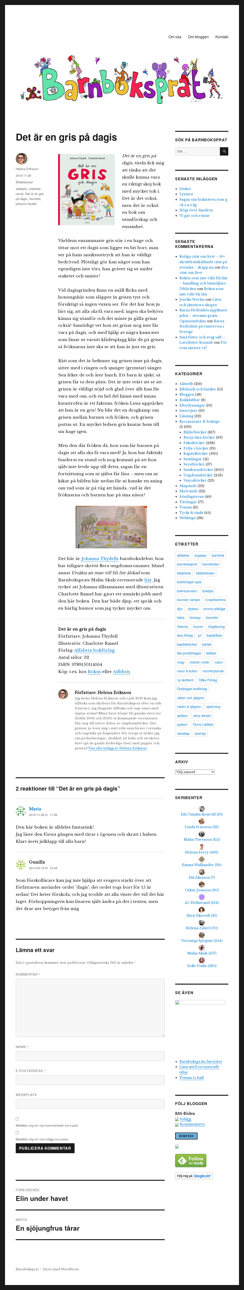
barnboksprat (187, 564)
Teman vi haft (191, 1078)
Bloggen (186, 394)
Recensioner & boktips (199, 421)
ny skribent (185, 680)
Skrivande (188, 491)
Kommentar (28, 974)
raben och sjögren (190, 697)
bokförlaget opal (189, 581)
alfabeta (21, 188)
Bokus (94, 671)
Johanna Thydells (100, 558)
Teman (185, 507)
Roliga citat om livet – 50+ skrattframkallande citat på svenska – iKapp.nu (203, 261)
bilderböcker (205, 573)
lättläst (211, 653)
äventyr (200, 733)
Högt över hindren (196, 210)
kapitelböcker (187, 644)
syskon (182, 724)
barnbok (218, 555)
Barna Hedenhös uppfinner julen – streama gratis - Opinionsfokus (203, 315)
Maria (35, 808)
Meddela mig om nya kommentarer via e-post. (47, 1125)
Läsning (186, 416)
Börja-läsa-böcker (199, 437)
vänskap (183, 733)
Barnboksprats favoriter (200, 1061)
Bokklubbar (189, 400)
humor (198, 626)
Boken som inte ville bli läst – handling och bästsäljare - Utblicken (203, 283)
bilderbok (184, 573)
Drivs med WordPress (61, 1269)
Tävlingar (188, 502)
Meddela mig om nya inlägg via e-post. (42, 1139)
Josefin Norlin (191, 299)
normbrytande (213, 671)
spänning (213, 706)
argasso (200, 555)
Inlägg (185, 1119)
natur (219, 662)
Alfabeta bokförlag (94, 650)
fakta (180, 617)
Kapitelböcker (195, 453)
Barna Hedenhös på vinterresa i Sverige (201, 326)
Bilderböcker (24, 182)
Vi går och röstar (194, 215)
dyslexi (193, 608)
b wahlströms (216, 599)
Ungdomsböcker (198, 475)
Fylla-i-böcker (195, 448)
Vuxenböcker (195, 480)
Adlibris (121, 671)
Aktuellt (186, 384)
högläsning (216, 626)
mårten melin (199, 662)
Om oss (174, 36)
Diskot (185, 189)
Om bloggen (198, 36)
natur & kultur (187, 671)
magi (180, 662)
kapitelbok (214, 635)
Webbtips (187, 518)
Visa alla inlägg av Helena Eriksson (117, 748)
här (148, 580)
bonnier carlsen (188, 599)
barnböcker (210, 564)
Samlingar (192, 459)
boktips (208, 590)
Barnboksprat (27, 1269)
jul (199, 635)
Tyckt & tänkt (191, 513)
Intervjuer (188, 410)
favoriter (34, 198)
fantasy (195, 617)
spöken (182, 715)
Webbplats (26, 1094)
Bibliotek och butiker (197, 389)
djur (180, 608)
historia (182, 626)
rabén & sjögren (189, 706)
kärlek (206, 644)
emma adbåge (214, 608)
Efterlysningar (192, 405)
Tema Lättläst (203, 724)
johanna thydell (26, 203)
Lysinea (186, 194)
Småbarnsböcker (198, 470)
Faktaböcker (194, 443)
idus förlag (185, 635)
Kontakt (221, 36)
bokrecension (187, 590)
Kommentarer (192, 1124)
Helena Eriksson (27, 168)
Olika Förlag (208, 680)
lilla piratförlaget (189, 653)
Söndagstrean (191, 496)
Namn (22, 1046)
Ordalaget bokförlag (192, 688)
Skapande (188, 486)
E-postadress (31, 1070)
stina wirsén (202, 715)
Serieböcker (194, 464)
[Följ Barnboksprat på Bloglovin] (201, 1175)
